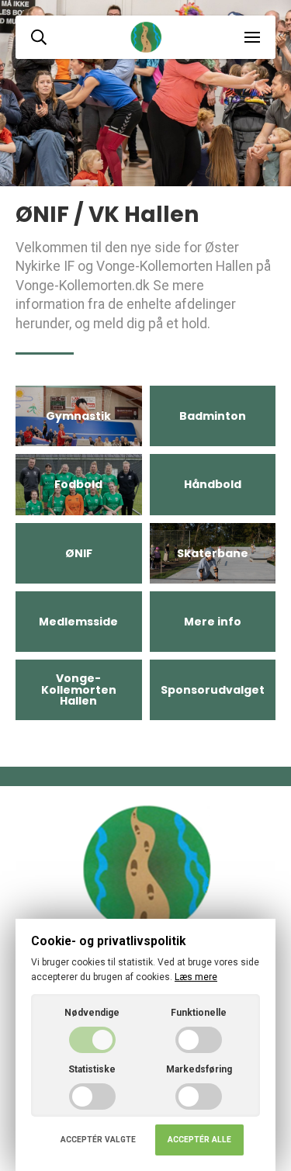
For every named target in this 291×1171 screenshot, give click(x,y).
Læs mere (196, 977)
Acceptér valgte (98, 1139)
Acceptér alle (199, 1139)
